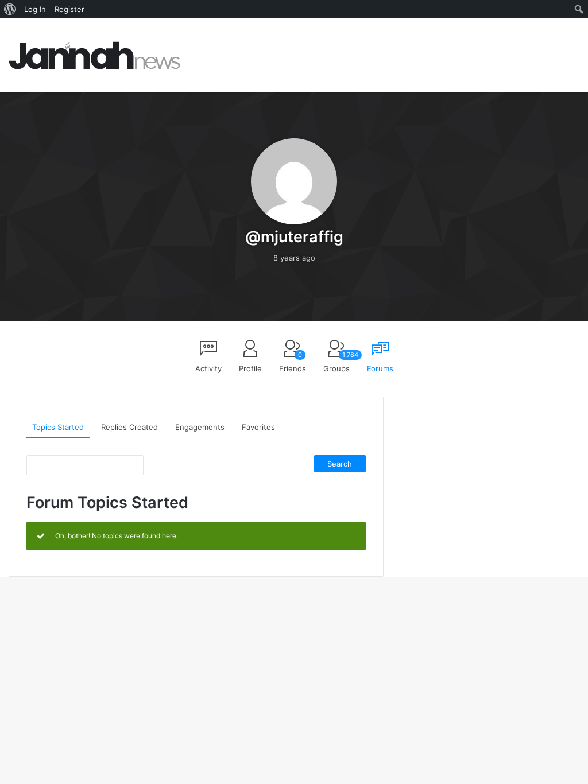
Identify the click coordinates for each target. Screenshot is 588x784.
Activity (208, 368)
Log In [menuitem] (35, 9)
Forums (380, 368)
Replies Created (129, 427)
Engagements (200, 427)
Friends (292, 362)
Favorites (258, 427)
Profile (250, 368)
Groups (339, 362)
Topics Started (58, 427)
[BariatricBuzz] (95, 55)
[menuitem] (10, 9)
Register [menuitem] (69, 9)
